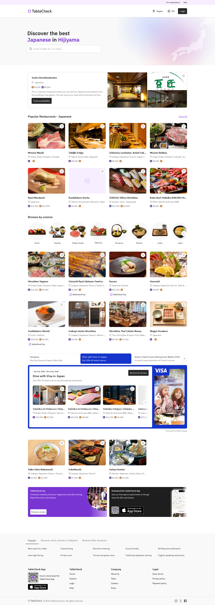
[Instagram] (176, 601)
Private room (66, 555)
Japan (159, 11)
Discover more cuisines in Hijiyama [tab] (59, 540)
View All (183, 116)
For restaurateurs (173, 2)
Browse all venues (138, 373)
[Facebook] (185, 601)
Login (182, 11)
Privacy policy (159, 578)
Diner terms (158, 574)
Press (113, 588)
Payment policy (160, 583)
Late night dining (35, 555)
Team (113, 578)
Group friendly (132, 548)
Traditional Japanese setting (138, 555)
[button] (45, 156)
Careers (114, 583)
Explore (72, 578)
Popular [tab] (32, 540)
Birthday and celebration (169, 548)
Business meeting (101, 548)
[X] (180, 601)
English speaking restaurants (171, 555)
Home (72, 574)
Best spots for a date (37, 548)
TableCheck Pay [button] (78, 294)
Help (185, 2)
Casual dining (66, 548)
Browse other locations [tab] (94, 540)
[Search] (30, 48)
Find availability (41, 100)
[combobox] (63, 48)
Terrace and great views (104, 555)
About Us (115, 574)
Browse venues (38, 512)
